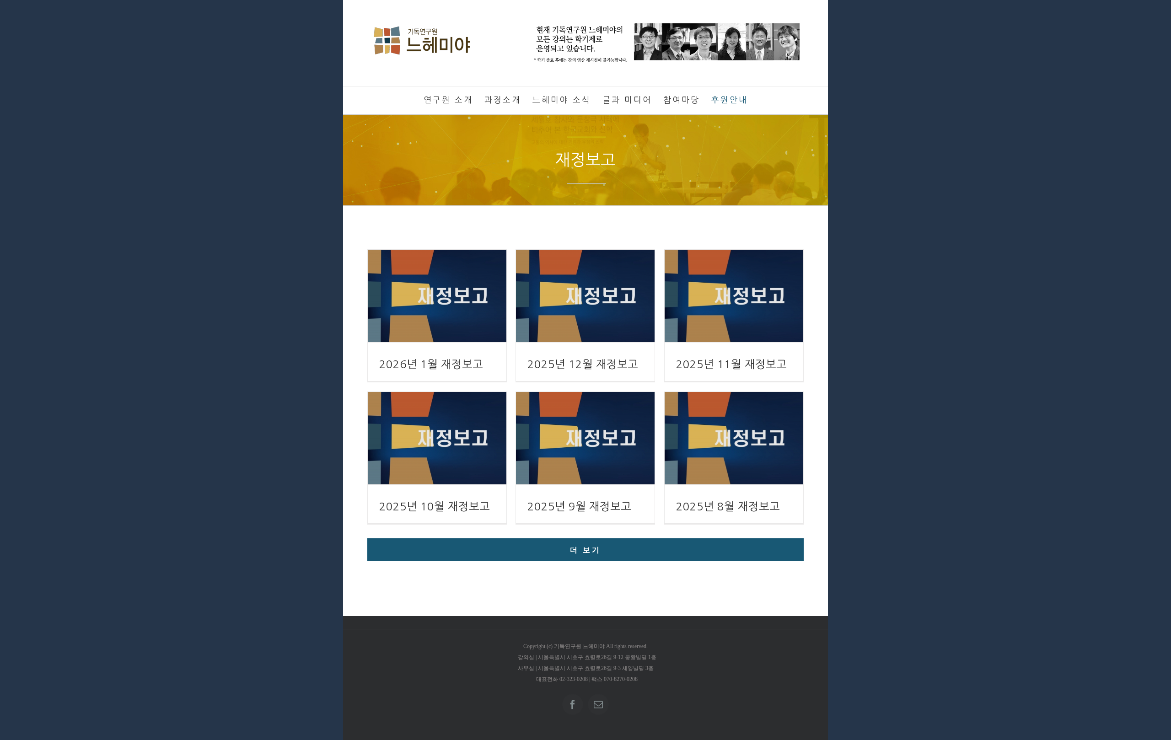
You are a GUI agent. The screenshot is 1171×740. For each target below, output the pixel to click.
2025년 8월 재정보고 (728, 506)
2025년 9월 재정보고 (579, 506)
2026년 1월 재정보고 (431, 364)
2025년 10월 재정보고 (434, 506)
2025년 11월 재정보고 (731, 364)
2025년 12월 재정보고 (582, 364)
